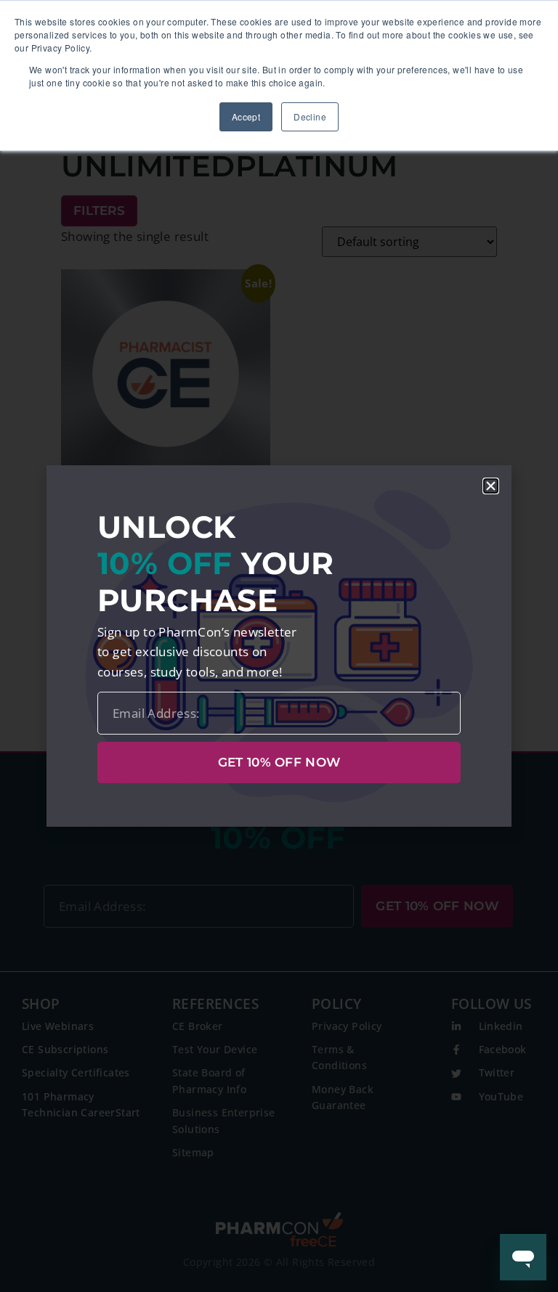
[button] (491, 486)
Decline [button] (310, 116)
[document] (279, 646)
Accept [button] (246, 116)
